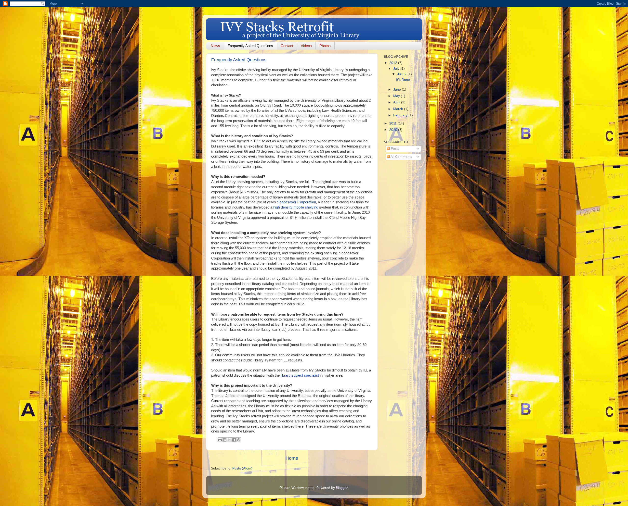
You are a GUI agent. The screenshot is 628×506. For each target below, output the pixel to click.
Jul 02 (402, 74)
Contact (287, 46)
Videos (306, 46)
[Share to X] (229, 439)
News (215, 46)
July (396, 68)
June (397, 89)
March (398, 109)
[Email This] (220, 439)
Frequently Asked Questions (250, 46)
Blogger (342, 488)
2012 (393, 63)
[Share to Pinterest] (238, 439)
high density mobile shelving (295, 207)
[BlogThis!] (224, 439)
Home (292, 458)
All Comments (401, 157)
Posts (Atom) (242, 468)
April (397, 102)
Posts (394, 148)
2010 (393, 130)
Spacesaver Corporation (296, 202)
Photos (325, 46)
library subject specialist (300, 375)
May (397, 96)
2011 (393, 123)
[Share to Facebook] (234, 439)
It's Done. (403, 80)
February (400, 115)
